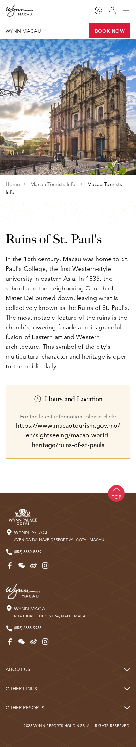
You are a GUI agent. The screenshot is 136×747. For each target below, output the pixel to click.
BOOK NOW (110, 31)
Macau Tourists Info (53, 184)
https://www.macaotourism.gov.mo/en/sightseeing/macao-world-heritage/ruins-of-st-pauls (68, 435)
